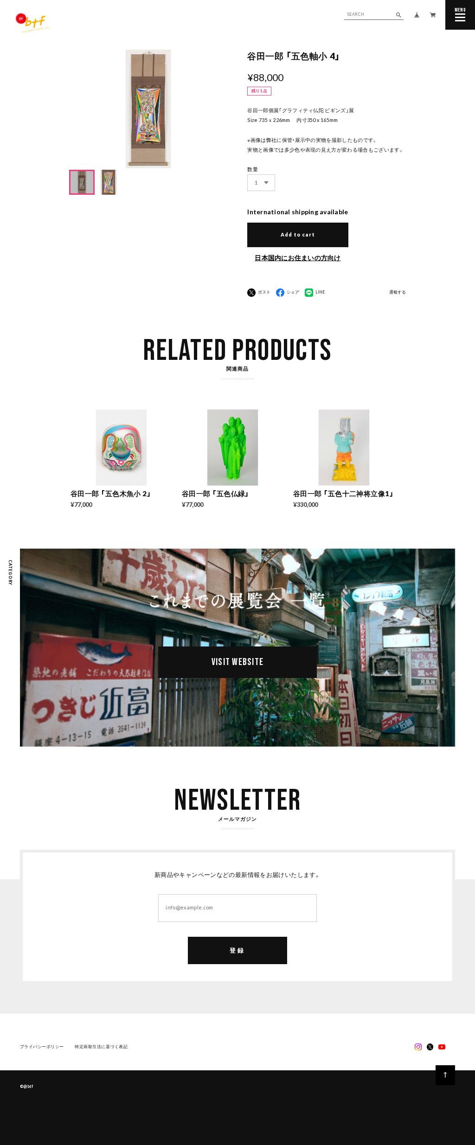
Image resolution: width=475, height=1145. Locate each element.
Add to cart (298, 234)
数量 (252, 169)
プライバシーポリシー (42, 1046)
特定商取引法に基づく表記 (101, 1046)
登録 (237, 950)
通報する (397, 292)
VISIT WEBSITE (238, 662)
